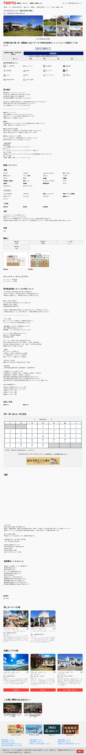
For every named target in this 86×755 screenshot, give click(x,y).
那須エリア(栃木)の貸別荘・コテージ (11, 743)
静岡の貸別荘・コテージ (64, 741)
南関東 (32, 7)
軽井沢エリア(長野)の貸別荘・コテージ (40, 743)
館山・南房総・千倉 (57, 7)
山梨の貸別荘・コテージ (36, 741)
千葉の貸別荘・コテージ (7, 741)
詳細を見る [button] (27, 752)
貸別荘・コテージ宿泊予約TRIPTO (13, 7)
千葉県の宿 (43, 690)
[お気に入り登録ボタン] (27, 629)
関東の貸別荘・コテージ (7, 740)
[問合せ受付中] (32, 427)
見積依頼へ (54, 53)
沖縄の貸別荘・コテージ (64, 740)
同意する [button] (80, 751)
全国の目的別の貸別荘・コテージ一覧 (11, 745)
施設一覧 (26, 7)
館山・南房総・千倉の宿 (69, 690)
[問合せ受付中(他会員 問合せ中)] (43, 437)
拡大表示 (5, 269)
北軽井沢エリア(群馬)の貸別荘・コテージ (69, 743)
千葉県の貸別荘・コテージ (43, 7)
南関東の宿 (16, 690)
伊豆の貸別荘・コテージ (36, 740)
